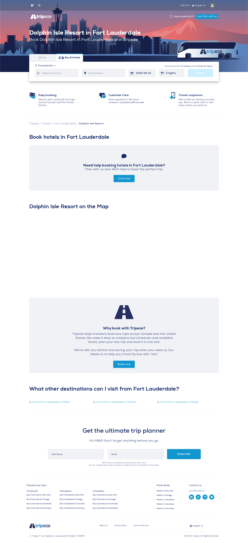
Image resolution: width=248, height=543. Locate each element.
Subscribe (183, 454)
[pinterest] (205, 497)
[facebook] (32, 5)
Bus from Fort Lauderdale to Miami (49, 402)
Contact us (195, 485)
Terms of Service (141, 526)
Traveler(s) (44, 65)
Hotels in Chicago (164, 495)
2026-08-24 (143, 73)
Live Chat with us (207, 16)
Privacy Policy (120, 526)
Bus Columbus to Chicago (104, 499)
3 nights (171, 73)
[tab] (205, 491)
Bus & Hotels (72, 58)
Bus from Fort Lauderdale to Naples (178, 402)
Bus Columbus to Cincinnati (105, 504)
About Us (103, 526)
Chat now (124, 178)
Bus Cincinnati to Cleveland (39, 504)
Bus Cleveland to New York (72, 495)
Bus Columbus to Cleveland (105, 508)
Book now (124, 364)
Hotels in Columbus (165, 504)
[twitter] (211, 497)
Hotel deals (163, 485)
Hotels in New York (165, 491)
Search (200, 73)
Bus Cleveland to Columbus (72, 508)
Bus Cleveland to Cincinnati (72, 504)
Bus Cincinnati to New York (39, 495)
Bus (44, 58)
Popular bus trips (36, 485)
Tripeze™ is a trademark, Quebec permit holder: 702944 (58, 536)
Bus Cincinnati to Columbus (39, 508)
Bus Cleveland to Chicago (71, 499)
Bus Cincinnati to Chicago (38, 499)
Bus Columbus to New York (105, 495)
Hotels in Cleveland (165, 500)
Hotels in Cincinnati (165, 509)
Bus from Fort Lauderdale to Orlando (114, 402)
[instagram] (39, 5)
